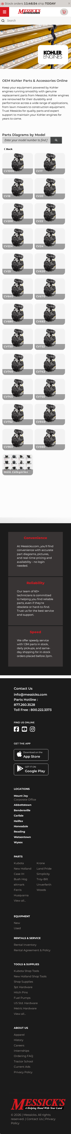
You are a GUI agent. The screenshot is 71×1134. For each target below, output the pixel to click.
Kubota (19, 863)
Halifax (18, 821)
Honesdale (21, 826)
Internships (21, 1050)
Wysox (18, 842)
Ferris (17, 890)
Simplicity (43, 874)
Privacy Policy (23, 1072)
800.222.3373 (41, 710)
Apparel (19, 1034)
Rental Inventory (25, 944)
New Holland (22, 868)
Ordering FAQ (23, 1056)
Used (17, 928)
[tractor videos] (24, 729)
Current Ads (22, 1066)
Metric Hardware (25, 1008)
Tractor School (23, 1061)
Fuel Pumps (22, 998)
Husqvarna (21, 895)
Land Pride (44, 868)
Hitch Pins (21, 992)
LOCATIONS (22, 789)
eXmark (19, 884)
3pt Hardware (23, 987)
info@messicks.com (30, 695)
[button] (64, 12)
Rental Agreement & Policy (32, 950)
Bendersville (22, 810)
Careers (19, 1045)
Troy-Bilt (42, 879)
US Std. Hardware (26, 1003)
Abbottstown (22, 805)
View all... (20, 900)
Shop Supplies (23, 981)
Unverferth (44, 884)
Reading (19, 831)
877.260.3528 (24, 705)
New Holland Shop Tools (30, 976)
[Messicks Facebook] (16, 729)
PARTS (18, 856)
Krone (41, 863)
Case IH (19, 874)
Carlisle (18, 815)
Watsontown (22, 837)
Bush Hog (20, 879)
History (18, 1040)
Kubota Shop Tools (26, 971)
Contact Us (35, 1119)
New (17, 923)
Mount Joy (21, 795)
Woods (41, 890)
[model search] (56, 140)
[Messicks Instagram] (32, 729)
